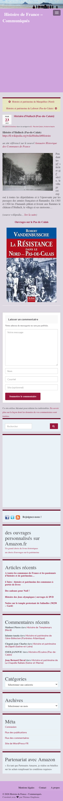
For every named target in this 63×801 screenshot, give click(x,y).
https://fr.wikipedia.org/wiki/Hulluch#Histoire (27, 135)
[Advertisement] (31, 59)
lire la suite (30, 214)
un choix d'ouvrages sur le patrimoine (22, 552)
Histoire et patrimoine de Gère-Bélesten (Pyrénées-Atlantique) (28, 637)
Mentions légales (26, 787)
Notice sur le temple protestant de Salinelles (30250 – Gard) (31, 604)
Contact (42, 787)
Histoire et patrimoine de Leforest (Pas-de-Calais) (29, 108)
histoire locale (49, 126)
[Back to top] (55, 793)
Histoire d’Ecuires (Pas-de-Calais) (30, 653)
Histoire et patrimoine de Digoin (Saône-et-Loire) (30, 645)
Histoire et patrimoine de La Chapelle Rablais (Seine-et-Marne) (31, 661)
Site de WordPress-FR (16, 743)
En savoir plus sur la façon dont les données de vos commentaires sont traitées (31, 412)
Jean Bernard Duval (15, 660)
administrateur (11, 126)
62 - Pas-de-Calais (36, 126)
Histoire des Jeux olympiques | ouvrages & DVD (29, 597)
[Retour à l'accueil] (31, 4)
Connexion (10, 726)
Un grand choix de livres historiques (21, 548)
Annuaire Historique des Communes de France (30, 144)
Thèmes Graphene (31, 796)
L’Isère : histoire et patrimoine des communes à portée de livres (29, 583)
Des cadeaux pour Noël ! (17, 590)
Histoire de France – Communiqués (23, 17)
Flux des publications (16, 732)
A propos (55, 787)
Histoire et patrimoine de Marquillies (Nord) (33, 101)
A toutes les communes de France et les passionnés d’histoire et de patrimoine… (30, 574)
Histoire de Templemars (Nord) (28, 628)
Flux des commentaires (17, 737)
